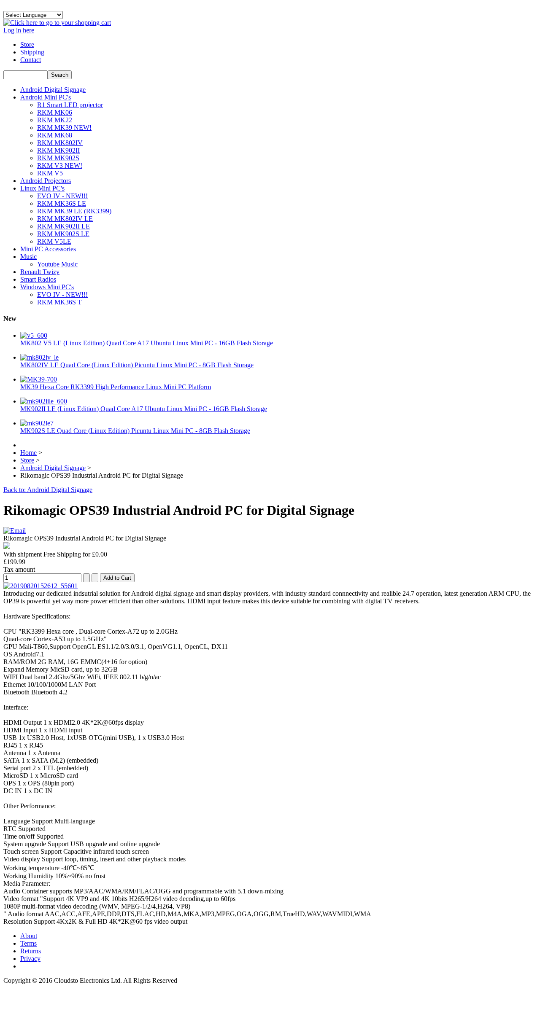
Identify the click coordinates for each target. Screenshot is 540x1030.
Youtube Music (57, 264)
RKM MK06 (54, 112)
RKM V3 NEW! (59, 165)
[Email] (14, 530)
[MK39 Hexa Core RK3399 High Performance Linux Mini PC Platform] (38, 379)
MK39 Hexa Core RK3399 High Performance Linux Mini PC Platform (115, 386)
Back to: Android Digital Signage (47, 489)
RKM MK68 (54, 135)
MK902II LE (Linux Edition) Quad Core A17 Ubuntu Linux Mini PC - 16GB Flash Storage (143, 408)
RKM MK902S (58, 157)
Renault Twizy (39, 271)
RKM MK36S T (59, 302)
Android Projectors (45, 180)
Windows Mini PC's (47, 286)
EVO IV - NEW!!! (62, 195)
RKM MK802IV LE (65, 218)
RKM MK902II (58, 150)
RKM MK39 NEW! (64, 127)
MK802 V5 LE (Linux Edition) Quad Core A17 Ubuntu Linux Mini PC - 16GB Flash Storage (146, 343)
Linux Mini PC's (42, 188)
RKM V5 (50, 173)
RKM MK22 (54, 120)
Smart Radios (38, 279)
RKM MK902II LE (63, 226)
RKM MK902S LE (63, 233)
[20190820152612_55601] (40, 585)
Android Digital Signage (53, 89)
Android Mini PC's (45, 97)
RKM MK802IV (60, 142)
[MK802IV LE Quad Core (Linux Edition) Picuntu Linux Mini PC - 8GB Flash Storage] (39, 357)
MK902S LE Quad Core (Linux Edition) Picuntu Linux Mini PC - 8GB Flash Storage (135, 430)
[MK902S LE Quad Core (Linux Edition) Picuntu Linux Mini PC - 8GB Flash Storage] (37, 423)
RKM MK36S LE (61, 203)
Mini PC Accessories (48, 249)
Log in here (18, 30)
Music (28, 256)
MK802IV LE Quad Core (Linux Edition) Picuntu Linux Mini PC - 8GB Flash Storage (137, 364)
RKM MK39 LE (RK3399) (74, 211)
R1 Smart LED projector (70, 104)
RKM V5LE (54, 241)
